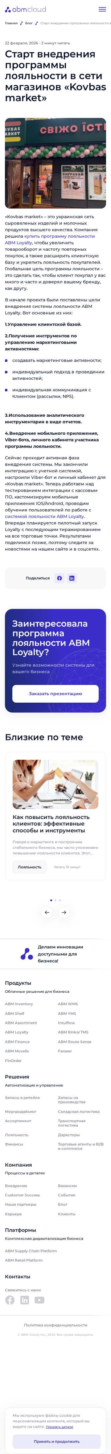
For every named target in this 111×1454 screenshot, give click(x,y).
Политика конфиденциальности (55, 1325)
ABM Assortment (21, 1022)
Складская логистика (79, 1111)
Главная (11, 23)
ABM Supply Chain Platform (31, 1251)
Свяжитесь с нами (23, 1290)
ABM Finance (17, 1041)
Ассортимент (18, 1121)
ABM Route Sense (74, 1041)
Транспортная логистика (71, 1123)
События (66, 1195)
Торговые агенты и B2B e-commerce (81, 1146)
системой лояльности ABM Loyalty (44, 516)
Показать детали (59, 1427)
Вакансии (67, 1185)
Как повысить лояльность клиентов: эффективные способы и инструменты (51, 824)
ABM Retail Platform (24, 1260)
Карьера (13, 1214)
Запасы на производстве (72, 1099)
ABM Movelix (17, 1051)
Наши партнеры (20, 1204)
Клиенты (67, 1214)
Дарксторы (69, 1134)
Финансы (14, 1144)
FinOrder (13, 1060)
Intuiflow (66, 1022)
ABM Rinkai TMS (73, 1032)
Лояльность (16, 1134)
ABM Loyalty (16, 1032)
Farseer (65, 1051)
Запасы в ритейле (22, 1097)
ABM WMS (68, 1004)
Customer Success (22, 1195)
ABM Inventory (19, 1004)
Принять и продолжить (57, 1441)
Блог (29, 23)
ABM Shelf (14, 1013)
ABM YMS (67, 1013)
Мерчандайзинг (20, 1111)
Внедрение (16, 1185)
